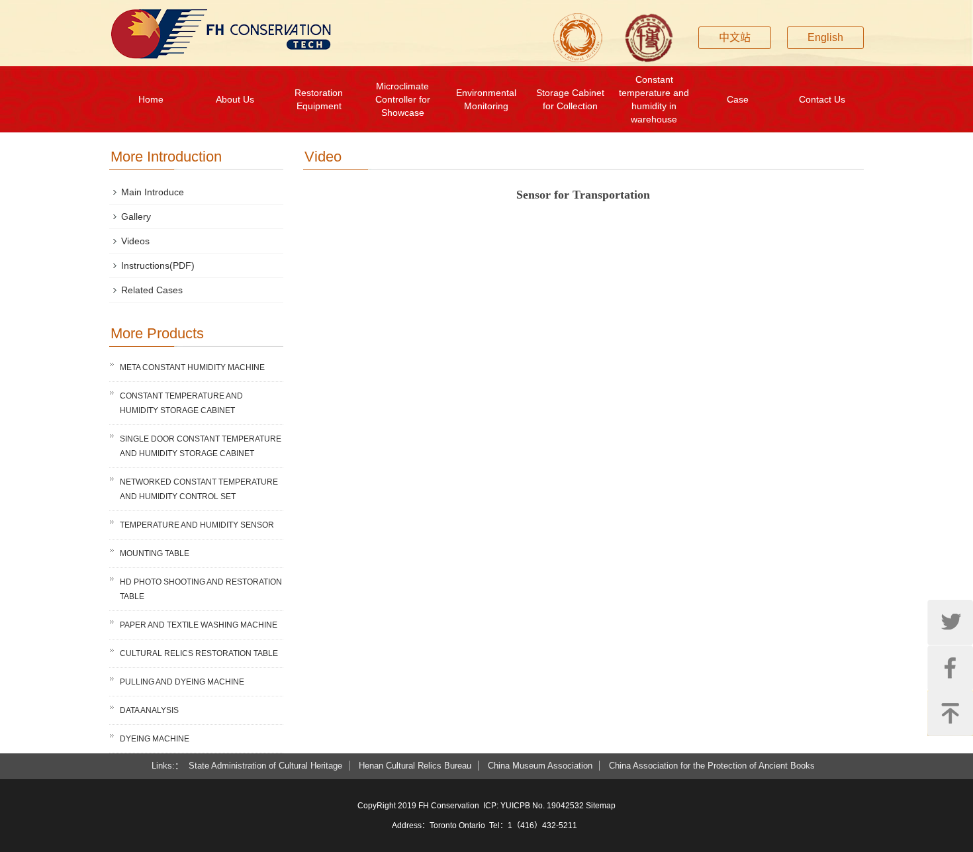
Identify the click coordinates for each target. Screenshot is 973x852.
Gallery (136, 216)
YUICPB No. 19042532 (542, 805)
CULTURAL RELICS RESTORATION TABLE (199, 653)
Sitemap (601, 805)
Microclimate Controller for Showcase (402, 99)
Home (150, 99)
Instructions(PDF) (158, 265)
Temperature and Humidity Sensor (197, 525)
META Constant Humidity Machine (192, 367)
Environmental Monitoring (486, 99)
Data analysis (149, 710)
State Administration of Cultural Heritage (265, 766)
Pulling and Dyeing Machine (182, 681)
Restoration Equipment (319, 99)
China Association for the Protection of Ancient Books (712, 766)
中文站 (735, 37)
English (825, 37)
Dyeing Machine (154, 738)
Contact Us (822, 99)
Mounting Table (154, 553)
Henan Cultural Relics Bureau (415, 766)
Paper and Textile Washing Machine (198, 625)
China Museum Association (540, 766)
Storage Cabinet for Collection (570, 99)
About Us (235, 99)
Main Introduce (152, 192)
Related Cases (152, 290)
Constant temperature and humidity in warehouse (654, 99)
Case (738, 99)
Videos (135, 241)
